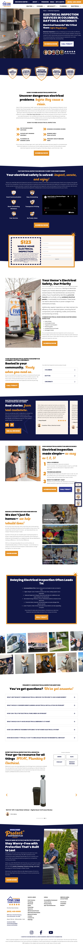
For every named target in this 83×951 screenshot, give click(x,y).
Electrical (30, 903)
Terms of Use (47, 902)
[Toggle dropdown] (29, 2)
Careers (30, 916)
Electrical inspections (49, 31)
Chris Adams (13, 814)
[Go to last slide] (6, 795)
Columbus (63, 903)
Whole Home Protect (33, 911)
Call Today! (66, 44)
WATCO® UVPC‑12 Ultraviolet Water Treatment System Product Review (28, 810)
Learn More (11, 553)
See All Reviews (13, 431)
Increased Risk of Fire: (30, 588)
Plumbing (30, 902)
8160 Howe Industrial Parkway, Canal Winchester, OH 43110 (14, 915)
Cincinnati (63, 902)
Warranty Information (34, 912)
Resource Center (21, 2)
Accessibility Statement (50, 900)
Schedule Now (50, 44)
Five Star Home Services (34, 114)
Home (44, 10)
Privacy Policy (48, 903)
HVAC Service (31, 900)
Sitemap (30, 919)
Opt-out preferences (49, 905)
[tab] (38, 818)
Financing (45, 2)
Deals (52, 2)
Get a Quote (60, 2)
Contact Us (31, 918)
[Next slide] (76, 795)
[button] (60, 205)
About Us (30, 909)
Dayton (62, 905)
